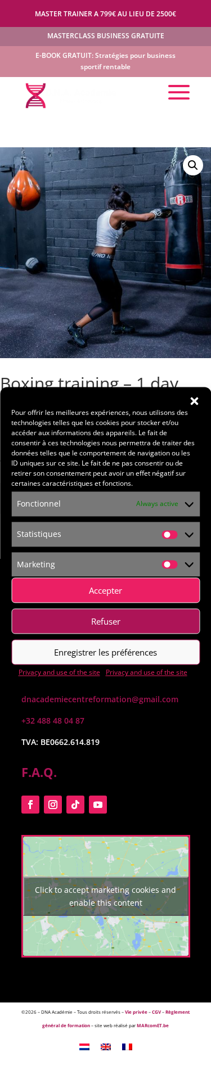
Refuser (105, 621)
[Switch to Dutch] (84, 1046)
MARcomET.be (153, 1025)
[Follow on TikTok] (75, 805)
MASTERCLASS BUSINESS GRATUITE (105, 35)
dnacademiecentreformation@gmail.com (99, 699)
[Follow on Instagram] (53, 805)
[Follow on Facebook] (30, 805)
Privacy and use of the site (59, 672)
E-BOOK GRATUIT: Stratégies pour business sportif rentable (105, 61)
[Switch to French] (127, 1046)
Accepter (105, 590)
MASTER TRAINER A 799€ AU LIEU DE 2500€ (105, 14)
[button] (194, 400)
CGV (156, 1012)
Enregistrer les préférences (105, 652)
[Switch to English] (105, 1046)
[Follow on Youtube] (98, 805)
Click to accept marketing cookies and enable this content (105, 896)
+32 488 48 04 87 (52, 720)
